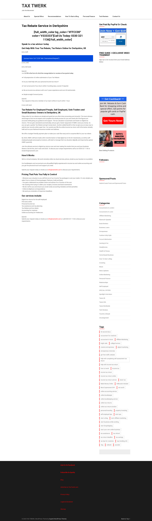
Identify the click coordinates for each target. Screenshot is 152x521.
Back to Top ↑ (125, 519)
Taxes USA (102, 302)
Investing (102, 263)
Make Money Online (107, 384)
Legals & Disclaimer (66, 502)
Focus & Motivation (105, 239)
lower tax (123, 380)
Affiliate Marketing (105, 216)
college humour (115, 343)
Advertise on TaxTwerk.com (69, 487)
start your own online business (110, 429)
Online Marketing (104, 274)
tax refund (116, 433)
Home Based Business (106, 255)
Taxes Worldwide (104, 306)
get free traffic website (108, 355)
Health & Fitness (104, 251)
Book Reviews (103, 223)
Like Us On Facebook (67, 465)
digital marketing (122, 347)
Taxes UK (102, 298)
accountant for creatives (108, 335)
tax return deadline (107, 437)
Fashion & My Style (105, 235)
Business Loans (104, 227)
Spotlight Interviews (105, 294)
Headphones (103, 247)
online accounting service (109, 391)
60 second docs (106, 332)
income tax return (106, 372)
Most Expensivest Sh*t (108, 387)
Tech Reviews (103, 16)
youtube (117, 445)
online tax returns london (109, 406)
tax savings (119, 437)
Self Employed (103, 286)
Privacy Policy (64, 494)
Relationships (103, 282)
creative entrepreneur (107, 347)
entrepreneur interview (108, 351)
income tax (115, 368)
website (109, 445)
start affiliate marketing (118, 418)
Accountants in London (106, 208)
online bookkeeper (106, 395)
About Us (27, 16)
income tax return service (109, 380)
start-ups (118, 414)
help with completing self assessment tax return (114, 360)
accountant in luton (107, 339)
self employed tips (106, 414)
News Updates (104, 271)
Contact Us (116, 16)
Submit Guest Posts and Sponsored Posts (112, 183)
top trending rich (122, 441)
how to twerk (105, 368)
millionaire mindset (122, 384)
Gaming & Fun (103, 243)
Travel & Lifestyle (104, 314)
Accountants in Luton (106, 212)
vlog (102, 445)
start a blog (104, 418)
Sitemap (63, 509)
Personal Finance (89, 16)
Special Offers (39, 16)
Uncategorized (104, 318)
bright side (104, 343)
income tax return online (108, 376)
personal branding (106, 410)
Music (101, 267)
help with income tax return (109, 364)
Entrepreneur (103, 231)
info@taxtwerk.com (54, 170)
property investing (121, 410)
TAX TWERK (34, 5)
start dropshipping (107, 426)
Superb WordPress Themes (57, 519)
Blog (61, 480)
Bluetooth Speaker (105, 219)
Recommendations (54, 16)
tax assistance (105, 433)
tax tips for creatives (107, 441)
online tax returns (106, 403)
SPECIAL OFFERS (105, 290)
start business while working (110, 422)
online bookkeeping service (109, 399)
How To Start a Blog (72, 16)
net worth (121, 387)
